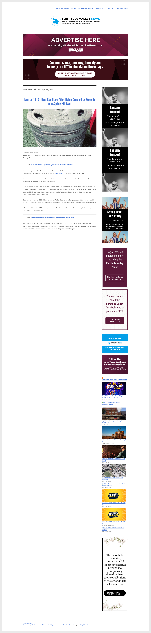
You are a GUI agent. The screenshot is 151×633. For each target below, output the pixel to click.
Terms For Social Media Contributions (67, 625)
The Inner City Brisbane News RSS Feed (114, 379)
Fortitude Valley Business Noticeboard (82, 8)
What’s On (110, 8)
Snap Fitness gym (60, 173)
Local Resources (100, 8)
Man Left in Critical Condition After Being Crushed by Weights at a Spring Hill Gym (59, 101)
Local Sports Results (122, 8)
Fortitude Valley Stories (62, 8)
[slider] (116, 241)
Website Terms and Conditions (38, 625)
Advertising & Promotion (83, 625)
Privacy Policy (26, 625)
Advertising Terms (52, 625)
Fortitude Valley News (27, 623)
